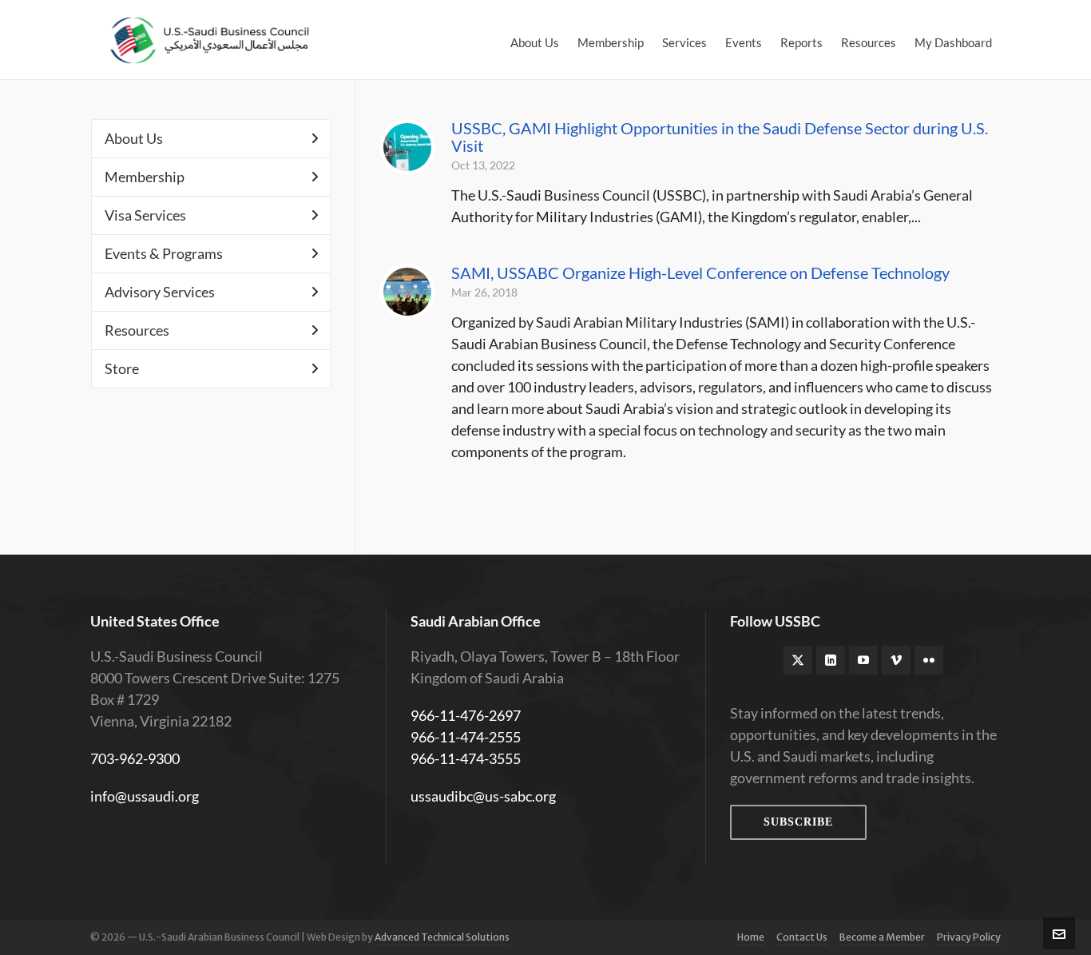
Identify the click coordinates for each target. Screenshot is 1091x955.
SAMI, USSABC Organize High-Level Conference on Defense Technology (700, 272)
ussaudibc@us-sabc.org (483, 796)
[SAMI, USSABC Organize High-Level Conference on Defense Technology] (407, 292)
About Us (134, 138)
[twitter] (798, 660)
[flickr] (928, 660)
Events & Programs (164, 253)
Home (750, 937)
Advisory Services (160, 291)
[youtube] (863, 660)
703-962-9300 (135, 758)
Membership (144, 176)
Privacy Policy (969, 937)
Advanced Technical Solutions (442, 937)
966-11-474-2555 (466, 737)
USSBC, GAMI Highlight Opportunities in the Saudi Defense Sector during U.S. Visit (719, 136)
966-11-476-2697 (466, 715)
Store (122, 368)
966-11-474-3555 (466, 758)
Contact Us (801, 937)
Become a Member (882, 937)
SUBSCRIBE (798, 822)
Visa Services (145, 215)
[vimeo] (896, 660)
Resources (137, 330)
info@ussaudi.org (144, 796)
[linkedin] (830, 660)
